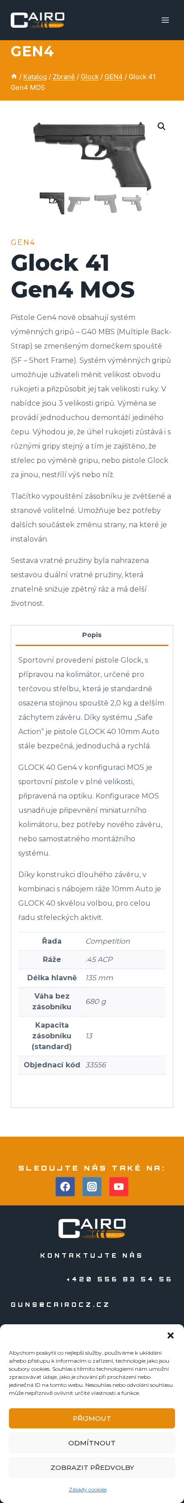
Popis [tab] (92, 635)
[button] (170, 1335)
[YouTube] (119, 1187)
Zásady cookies (88, 1489)
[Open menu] (165, 20)
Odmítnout (92, 1443)
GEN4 (32, 51)
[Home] (14, 76)
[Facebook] (65, 1187)
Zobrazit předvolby (92, 1467)
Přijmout (92, 1418)
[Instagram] (92, 1187)
